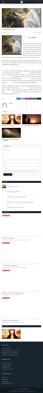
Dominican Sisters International (7, 369)
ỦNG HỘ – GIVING (31, 391)
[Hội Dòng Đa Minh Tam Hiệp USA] (21, 2)
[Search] (40, 2)
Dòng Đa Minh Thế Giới (6, 367)
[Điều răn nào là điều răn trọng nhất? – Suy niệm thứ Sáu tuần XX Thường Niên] (4, 202)
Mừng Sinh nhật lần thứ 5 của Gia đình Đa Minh (13, 293)
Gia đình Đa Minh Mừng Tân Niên (10, 265)
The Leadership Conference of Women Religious (10, 354)
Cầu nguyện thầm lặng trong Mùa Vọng (31, 125)
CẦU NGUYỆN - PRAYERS (37, 32)
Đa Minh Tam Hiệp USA (24, 389)
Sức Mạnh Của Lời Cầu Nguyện (9, 125)
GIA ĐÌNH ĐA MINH (6, 215)
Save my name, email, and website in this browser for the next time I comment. (19, 171)
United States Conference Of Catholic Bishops (9, 352)
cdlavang (4, 32)
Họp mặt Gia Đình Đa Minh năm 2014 (11, 320)
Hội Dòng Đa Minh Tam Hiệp (6, 362)
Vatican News (4, 377)
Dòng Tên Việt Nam (5, 381)
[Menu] (3, 2)
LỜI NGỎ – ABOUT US (13, 391)
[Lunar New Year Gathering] (21, 225)
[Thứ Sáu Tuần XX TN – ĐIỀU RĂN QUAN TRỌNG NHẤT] (11, 133)
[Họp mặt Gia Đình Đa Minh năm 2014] (21, 307)
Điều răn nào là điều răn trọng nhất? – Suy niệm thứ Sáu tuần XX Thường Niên (20, 202)
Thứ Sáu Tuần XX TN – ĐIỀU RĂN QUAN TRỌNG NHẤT (11, 140)
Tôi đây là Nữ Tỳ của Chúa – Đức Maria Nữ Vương (16, 207)
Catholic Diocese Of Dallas (6, 348)
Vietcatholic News (5, 379)
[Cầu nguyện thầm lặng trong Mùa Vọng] (31, 119)
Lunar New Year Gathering (8, 238)
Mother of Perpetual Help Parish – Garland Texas (10, 350)
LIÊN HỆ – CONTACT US (22, 391)
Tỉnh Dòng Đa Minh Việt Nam (6, 365)
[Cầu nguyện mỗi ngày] (21, 18)
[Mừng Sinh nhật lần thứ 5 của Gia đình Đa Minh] (21, 280)
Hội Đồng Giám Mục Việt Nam (7, 383)
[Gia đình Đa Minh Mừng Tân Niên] (21, 252)
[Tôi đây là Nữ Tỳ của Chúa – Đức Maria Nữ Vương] (4, 207)
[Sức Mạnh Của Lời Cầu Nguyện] (11, 119)
